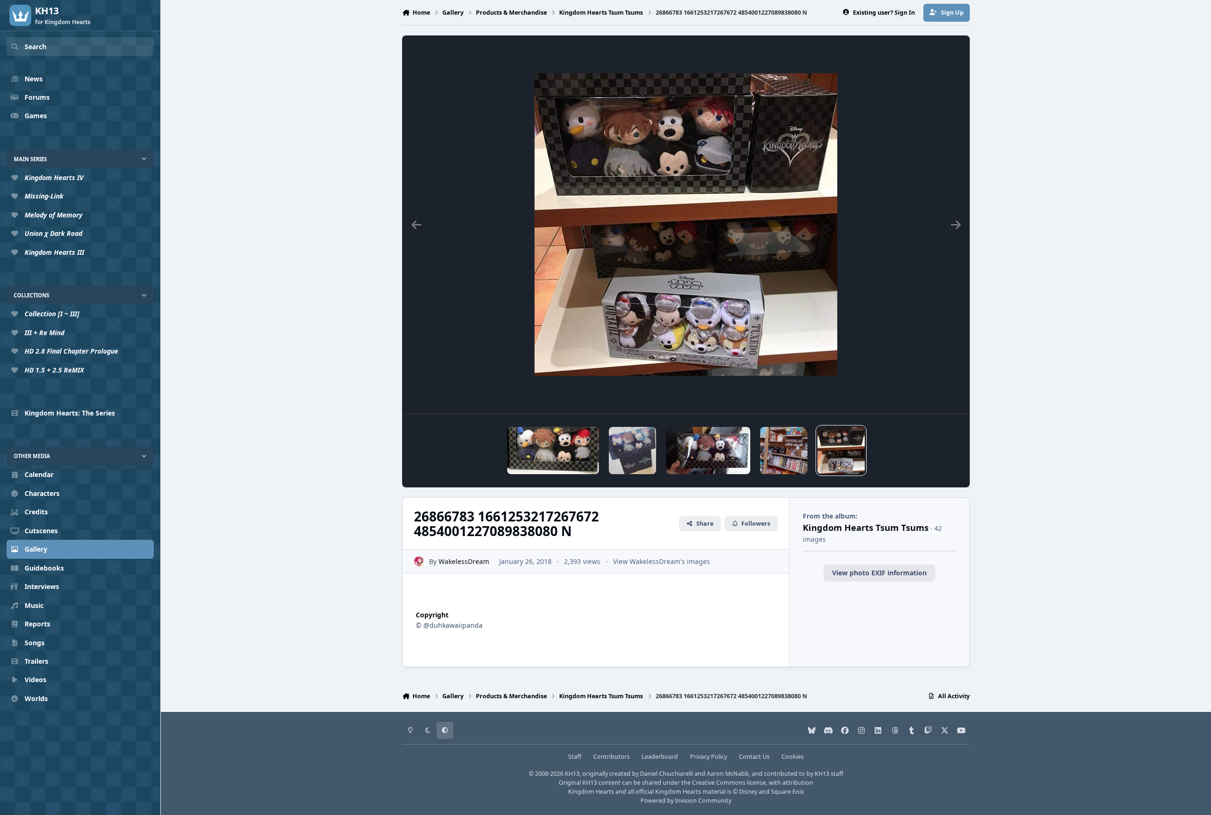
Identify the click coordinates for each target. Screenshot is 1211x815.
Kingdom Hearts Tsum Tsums (866, 527)
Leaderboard (659, 757)
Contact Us (754, 757)
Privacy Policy (708, 757)
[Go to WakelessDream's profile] (419, 561)
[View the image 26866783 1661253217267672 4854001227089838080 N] (841, 450)
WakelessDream (464, 561)
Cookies (792, 757)
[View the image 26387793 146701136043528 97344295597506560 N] (708, 450)
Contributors (611, 757)
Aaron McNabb (728, 774)
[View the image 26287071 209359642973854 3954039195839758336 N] (783, 450)
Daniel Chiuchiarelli (666, 774)
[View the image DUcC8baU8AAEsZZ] (553, 450)
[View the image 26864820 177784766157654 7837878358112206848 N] (632, 450)
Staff (574, 757)
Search (35, 46)
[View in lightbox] (686, 224)
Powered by (686, 801)
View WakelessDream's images (661, 561)
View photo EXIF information (879, 572)
